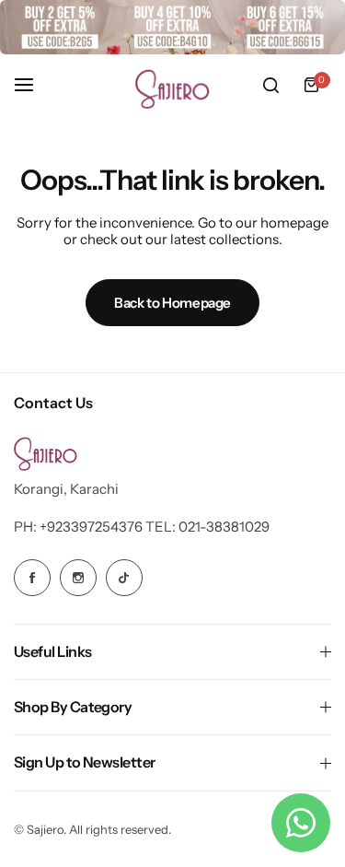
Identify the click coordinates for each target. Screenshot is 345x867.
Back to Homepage (172, 302)
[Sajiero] (173, 85)
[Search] (270, 84)
